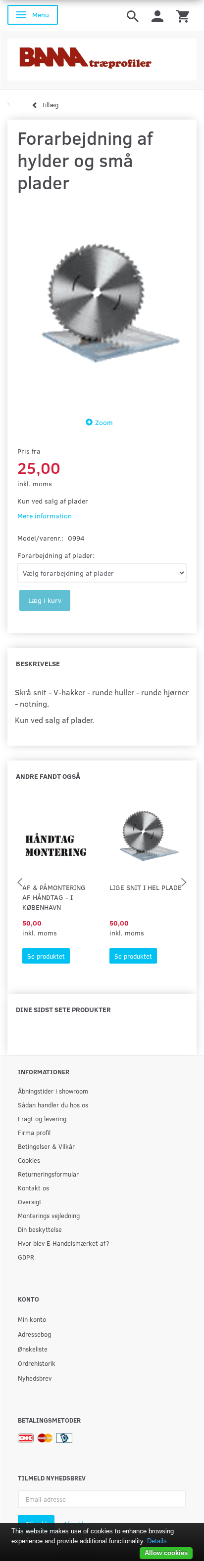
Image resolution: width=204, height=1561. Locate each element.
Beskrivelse (38, 663)
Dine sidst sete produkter (63, 1009)
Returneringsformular (48, 1174)
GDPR (26, 1257)
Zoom (104, 422)
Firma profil (34, 1132)
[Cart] (183, 15)
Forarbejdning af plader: (56, 555)
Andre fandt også (48, 776)
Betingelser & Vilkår (46, 1146)
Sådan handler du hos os (53, 1104)
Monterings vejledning (49, 1215)
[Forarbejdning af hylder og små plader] (102, 302)
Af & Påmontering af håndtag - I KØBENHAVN (54, 897)
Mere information (44, 515)
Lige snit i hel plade (145, 887)
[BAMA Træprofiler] (102, 56)
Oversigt (30, 1201)
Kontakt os (33, 1187)
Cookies (29, 1160)
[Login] (157, 15)
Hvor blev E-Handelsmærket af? (63, 1243)
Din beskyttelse (40, 1229)
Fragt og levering (42, 1118)
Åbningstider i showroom (53, 1091)
